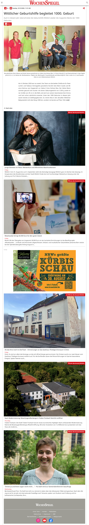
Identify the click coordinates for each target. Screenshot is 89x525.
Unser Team (36, 511)
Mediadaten (52, 511)
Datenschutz (37, 514)
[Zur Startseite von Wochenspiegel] (44, 2)
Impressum (47, 514)
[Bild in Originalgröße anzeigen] (44, 48)
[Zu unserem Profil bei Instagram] (38, 520)
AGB (54, 514)
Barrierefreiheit (31, 516)
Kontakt (44, 511)
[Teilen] (83, 8)
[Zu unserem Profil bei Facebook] (51, 520)
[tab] (8, 23)
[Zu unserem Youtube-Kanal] (44, 520)
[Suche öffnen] (87, 3)
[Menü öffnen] (2, 3)
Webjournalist (58, 516)
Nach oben (9, 108)
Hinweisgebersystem (45, 516)
